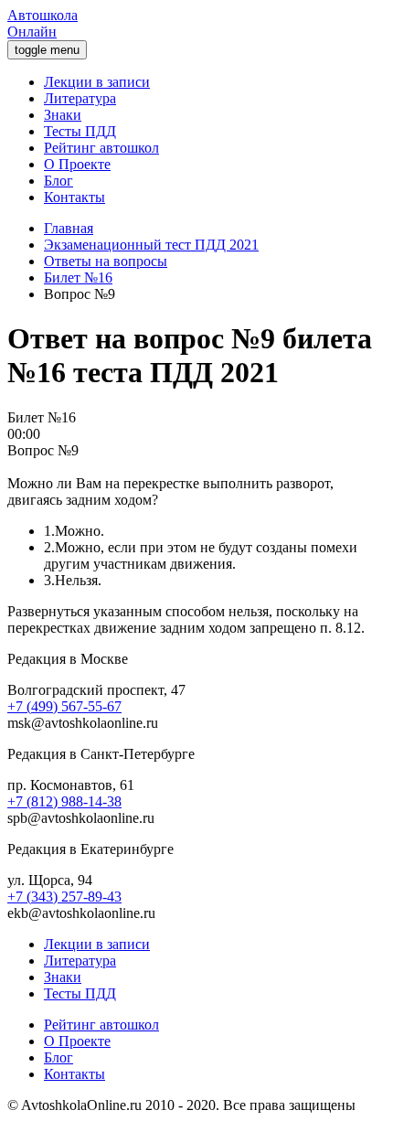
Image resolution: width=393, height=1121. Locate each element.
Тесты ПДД (80, 131)
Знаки (62, 115)
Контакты (74, 197)
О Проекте (77, 164)
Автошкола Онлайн (42, 23)
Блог (58, 180)
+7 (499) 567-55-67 (64, 706)
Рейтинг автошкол (101, 147)
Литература (80, 98)
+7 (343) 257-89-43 (64, 896)
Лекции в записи (97, 82)
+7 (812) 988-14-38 (64, 801)
